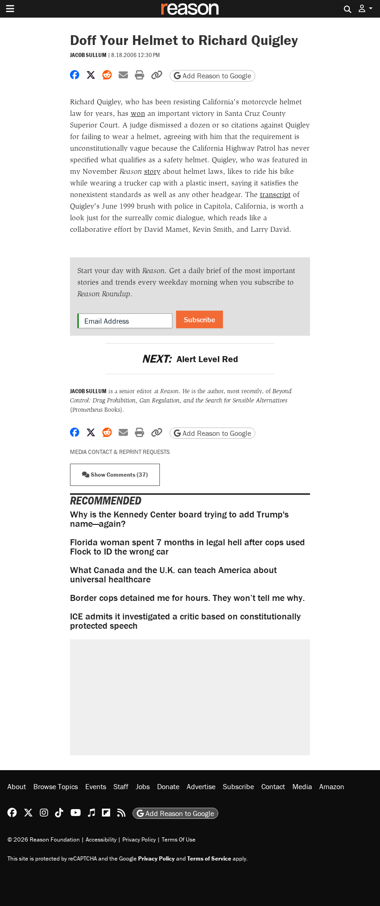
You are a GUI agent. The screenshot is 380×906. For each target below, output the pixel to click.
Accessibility (101, 839)
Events (95, 786)
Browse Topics (55, 786)
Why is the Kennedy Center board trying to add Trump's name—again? (179, 518)
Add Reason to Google (216, 75)
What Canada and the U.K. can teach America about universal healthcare (173, 574)
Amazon (331, 786)
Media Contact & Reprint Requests (120, 452)
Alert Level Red (190, 358)
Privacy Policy (139, 839)
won (138, 113)
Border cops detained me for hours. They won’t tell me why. (187, 597)
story (152, 171)
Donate (168, 786)
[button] (366, 8)
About (16, 786)
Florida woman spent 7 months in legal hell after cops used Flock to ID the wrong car (187, 546)
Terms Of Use (179, 839)
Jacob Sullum (88, 55)
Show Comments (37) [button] (118, 475)
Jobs (143, 786)
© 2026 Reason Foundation (43, 839)
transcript (275, 194)
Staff (121, 786)
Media (302, 786)
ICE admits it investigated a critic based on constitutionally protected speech (185, 620)
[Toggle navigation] (10, 9)
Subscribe (199, 319)
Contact (273, 786)
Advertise (201, 786)
